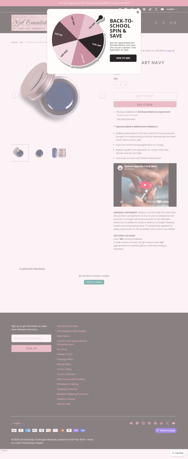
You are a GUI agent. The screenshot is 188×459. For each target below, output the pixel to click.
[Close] (137, 12)
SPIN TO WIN (123, 58)
